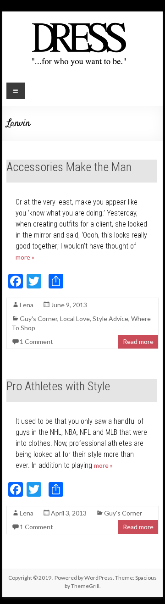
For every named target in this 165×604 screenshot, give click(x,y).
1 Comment (36, 341)
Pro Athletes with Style (58, 386)
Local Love (75, 318)
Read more (138, 341)
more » (25, 257)
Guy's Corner (38, 318)
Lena (26, 305)
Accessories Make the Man (69, 167)
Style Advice (110, 318)
